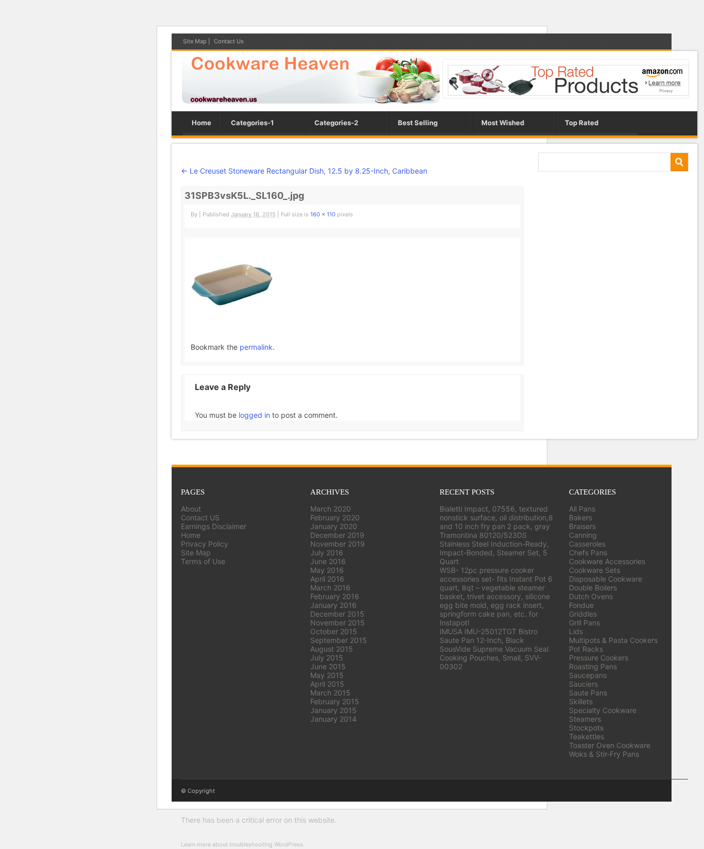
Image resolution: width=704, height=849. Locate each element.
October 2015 (333, 631)
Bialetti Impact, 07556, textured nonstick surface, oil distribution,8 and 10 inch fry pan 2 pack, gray (496, 517)
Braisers (582, 526)
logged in (254, 415)
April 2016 (327, 578)
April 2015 (327, 684)
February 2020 (335, 517)
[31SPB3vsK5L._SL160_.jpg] (232, 310)
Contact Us (229, 41)
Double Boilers (593, 587)
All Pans (582, 508)
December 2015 (337, 613)
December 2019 (337, 535)
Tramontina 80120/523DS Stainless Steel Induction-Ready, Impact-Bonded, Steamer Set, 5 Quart (494, 548)
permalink (256, 347)
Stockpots (586, 727)
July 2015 (326, 657)
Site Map (195, 41)
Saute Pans (588, 692)
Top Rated (581, 122)
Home (201, 122)
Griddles (583, 613)
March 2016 (330, 587)
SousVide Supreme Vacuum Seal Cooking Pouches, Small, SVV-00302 (494, 657)
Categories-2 (336, 122)
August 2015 (331, 648)
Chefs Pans (588, 552)
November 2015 (337, 622)
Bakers (580, 517)
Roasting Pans (593, 666)
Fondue (581, 605)
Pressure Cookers (598, 657)
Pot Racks (586, 648)
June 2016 (328, 561)
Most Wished (502, 122)
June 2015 (328, 666)
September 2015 (338, 640)
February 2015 (334, 701)
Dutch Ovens (591, 596)
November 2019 (337, 543)
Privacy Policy (204, 543)
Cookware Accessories (607, 561)
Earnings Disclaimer (213, 526)
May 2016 (327, 570)
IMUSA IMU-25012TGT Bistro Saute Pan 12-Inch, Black (489, 635)
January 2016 (333, 605)
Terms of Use (203, 561)
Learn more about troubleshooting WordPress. (243, 844)
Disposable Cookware (605, 578)
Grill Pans (584, 622)
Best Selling (418, 122)
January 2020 (333, 526)
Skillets (581, 701)
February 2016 (334, 596)
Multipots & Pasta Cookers (613, 640)
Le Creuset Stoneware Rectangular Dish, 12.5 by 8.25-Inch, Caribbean (304, 170)
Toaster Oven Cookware (609, 745)
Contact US (200, 517)
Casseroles (587, 543)
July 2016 (326, 552)
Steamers (585, 719)
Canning (583, 535)
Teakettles (586, 736)
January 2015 (333, 710)
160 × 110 (323, 214)
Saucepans (588, 675)
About (191, 508)
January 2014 (333, 719)
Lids (576, 631)
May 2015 (327, 675)
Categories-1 (252, 122)
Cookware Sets (594, 570)
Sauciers (583, 684)
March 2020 (330, 508)
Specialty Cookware (602, 710)
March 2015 (330, 692)
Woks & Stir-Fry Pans (604, 754)
